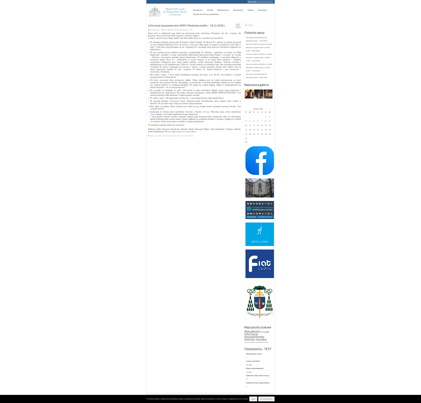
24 (246, 134)
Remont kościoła (263, 342)
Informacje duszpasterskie (181, 30)
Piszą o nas (254, 342)
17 (246, 130)
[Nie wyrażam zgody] (418, 399)
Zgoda (253, 399)
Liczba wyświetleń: (253, 361)
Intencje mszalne (255, 339)
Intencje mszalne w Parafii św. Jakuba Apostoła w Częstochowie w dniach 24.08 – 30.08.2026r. (259, 47)
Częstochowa (158, 135)
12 (254, 125)
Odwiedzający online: (254, 354)
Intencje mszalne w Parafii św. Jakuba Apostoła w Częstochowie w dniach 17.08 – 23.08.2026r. (259, 57)
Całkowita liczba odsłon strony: (258, 375)
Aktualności (170, 30)
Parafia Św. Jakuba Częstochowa (185, 135)
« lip (245, 142)
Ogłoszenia (247, 342)
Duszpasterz (156, 30)
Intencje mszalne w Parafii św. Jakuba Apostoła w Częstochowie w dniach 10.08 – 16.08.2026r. (259, 67)
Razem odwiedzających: (255, 368)
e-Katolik (265, 332)
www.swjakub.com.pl (159, 114)
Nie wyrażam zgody (266, 399)
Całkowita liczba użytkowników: (258, 383)
